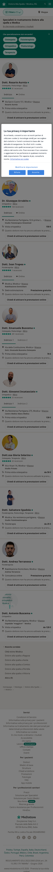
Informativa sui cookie (19, 159)
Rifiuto (17, 172)
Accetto (35, 172)
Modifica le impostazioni (26, 167)
